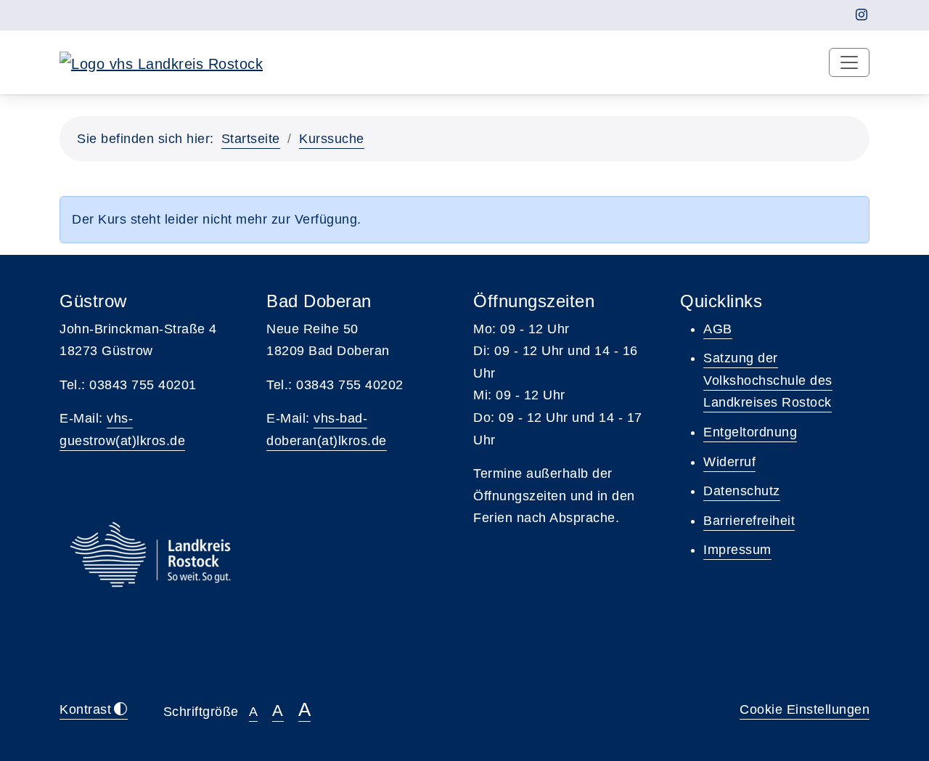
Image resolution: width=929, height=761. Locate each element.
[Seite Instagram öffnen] (862, 15)
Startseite (250, 138)
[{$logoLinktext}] (161, 62)
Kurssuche (331, 138)
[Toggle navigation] (849, 62)
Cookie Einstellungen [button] (804, 709)
